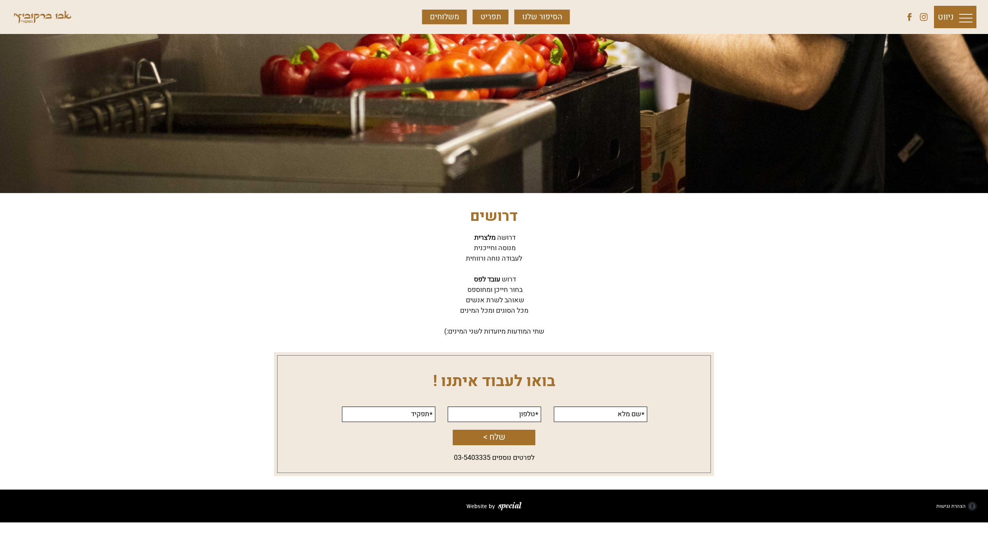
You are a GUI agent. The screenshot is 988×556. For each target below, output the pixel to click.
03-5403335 (472, 458)
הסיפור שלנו (542, 16)
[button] (955, 17)
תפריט (490, 16)
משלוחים (444, 16)
